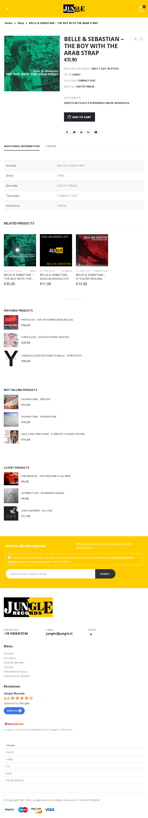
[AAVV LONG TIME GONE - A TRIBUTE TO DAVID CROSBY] (11, 437)
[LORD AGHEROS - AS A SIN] (11, 513)
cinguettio (74, 132)
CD (41, 271)
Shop (21, 23)
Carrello (8, 667)
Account (8, 653)
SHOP (10, 752)
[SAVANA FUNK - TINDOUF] (11, 402)
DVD (9, 773)
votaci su (12, 710)
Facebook (67, 132)
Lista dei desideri (14, 662)
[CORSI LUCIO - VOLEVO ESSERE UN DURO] (11, 340)
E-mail (96, 132)
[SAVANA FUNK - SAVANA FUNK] (11, 419)
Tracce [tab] (51, 146)
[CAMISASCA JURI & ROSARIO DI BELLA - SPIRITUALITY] (11, 358)
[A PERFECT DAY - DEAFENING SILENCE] (11, 495)
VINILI (10, 759)
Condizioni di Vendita (16, 676)
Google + (89, 132)
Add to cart (81, 117)
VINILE (19, 271)
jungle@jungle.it (59, 633)
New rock (9, 271)
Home (9, 23)
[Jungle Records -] (74, 8)
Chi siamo (10, 658)
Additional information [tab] (22, 146)
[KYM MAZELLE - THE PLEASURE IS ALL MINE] (11, 478)
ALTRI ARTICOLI (15, 780)
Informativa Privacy (15, 671)
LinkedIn (81, 132)
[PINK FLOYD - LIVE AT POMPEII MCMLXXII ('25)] (11, 322)
